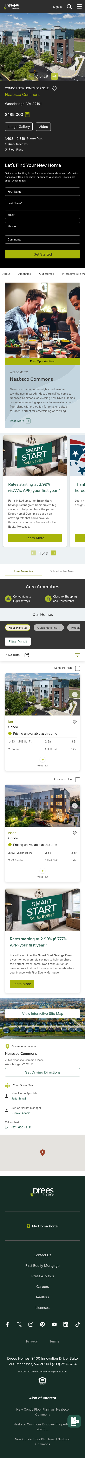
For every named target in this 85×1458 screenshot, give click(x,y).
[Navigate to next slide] (53, 552)
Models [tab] (75, 628)
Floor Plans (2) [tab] (18, 628)
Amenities (24, 274)
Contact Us (42, 1255)
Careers (42, 1286)
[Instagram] (30, 1324)
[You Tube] (54, 1324)
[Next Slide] (54, 76)
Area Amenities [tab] (23, 571)
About (6, 274)
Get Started (42, 254)
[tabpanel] (42, 593)
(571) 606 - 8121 (21, 1127)
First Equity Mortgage (42, 1265)
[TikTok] (77, 1324)
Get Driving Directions (42, 1072)
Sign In (57, 7)
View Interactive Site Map (42, 1013)
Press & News (42, 1276)
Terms (54, 1341)
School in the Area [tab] (61, 571)
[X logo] (19, 1324)
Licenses (42, 1307)
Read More (17, 421)
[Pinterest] (42, 1324)
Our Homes (46, 274)
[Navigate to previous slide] (33, 552)
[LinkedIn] (65, 1324)
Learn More (35, 537)
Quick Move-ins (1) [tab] (48, 628)
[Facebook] (7, 1324)
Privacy (32, 1341)
